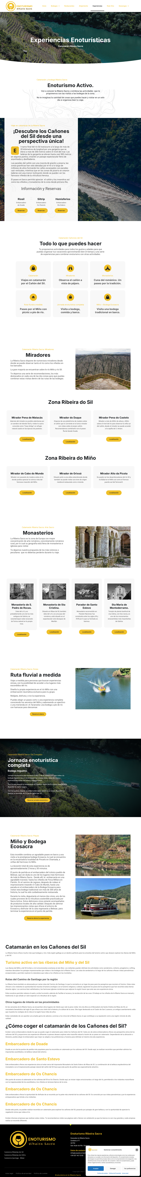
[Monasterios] (107, 268)
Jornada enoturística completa (70, 305)
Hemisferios (63, 199)
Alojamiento (83, 6)
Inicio (44, 6)
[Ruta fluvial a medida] (33, 297)
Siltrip (41, 199)
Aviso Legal (125, 1173)
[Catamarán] (33, 268)
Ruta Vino (110, 6)
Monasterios (107, 276)
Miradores (70, 276)
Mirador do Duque (70, 417)
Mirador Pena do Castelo (114, 417)
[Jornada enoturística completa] (70, 297)
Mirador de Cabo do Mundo (27, 473)
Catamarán (33, 276)
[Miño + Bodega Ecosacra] (107, 297)
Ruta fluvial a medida (33, 305)
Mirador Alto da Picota (113, 473)
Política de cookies (102, 1173)
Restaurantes (69, 6)
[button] (137, 1150)
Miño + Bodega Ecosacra (108, 305)
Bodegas (54, 6)
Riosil (21, 199)
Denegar (113, 1168)
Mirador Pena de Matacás (27, 417)
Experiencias (97, 6)
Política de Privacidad (115, 1173)
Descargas (123, 6)
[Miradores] (70, 268)
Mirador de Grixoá (70, 473)
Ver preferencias (130, 1168)
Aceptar (95, 1168)
